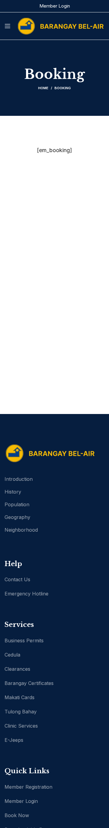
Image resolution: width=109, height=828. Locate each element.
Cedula (12, 655)
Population (17, 504)
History (13, 492)
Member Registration (28, 787)
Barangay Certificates (29, 683)
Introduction (19, 479)
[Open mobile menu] (8, 26)
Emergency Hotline (26, 594)
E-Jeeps (14, 740)
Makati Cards (20, 697)
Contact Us (17, 579)
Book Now (17, 815)
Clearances (17, 669)
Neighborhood (21, 530)
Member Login (54, 6)
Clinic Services (21, 726)
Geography (17, 517)
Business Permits (24, 640)
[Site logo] (60, 25)
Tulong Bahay (21, 712)
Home (43, 88)
